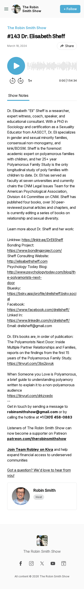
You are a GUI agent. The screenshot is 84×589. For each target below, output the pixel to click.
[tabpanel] (42, 295)
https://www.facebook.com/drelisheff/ (38, 309)
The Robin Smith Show (31, 9)
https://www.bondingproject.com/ (34, 250)
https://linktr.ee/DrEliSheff (42, 239)
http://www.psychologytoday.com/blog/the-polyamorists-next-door (41, 277)
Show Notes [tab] (18, 95)
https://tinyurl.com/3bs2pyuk (30, 363)
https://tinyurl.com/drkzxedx (30, 395)
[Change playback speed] (30, 81)
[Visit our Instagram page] (31, 563)
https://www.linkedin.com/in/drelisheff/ (38, 320)
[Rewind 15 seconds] (12, 81)
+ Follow (70, 9)
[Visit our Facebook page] (20, 563)
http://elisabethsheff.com (27, 261)
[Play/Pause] (16, 66)
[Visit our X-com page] (42, 563)
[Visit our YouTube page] (53, 563)
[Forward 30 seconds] (20, 81)
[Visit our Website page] (63, 563)
